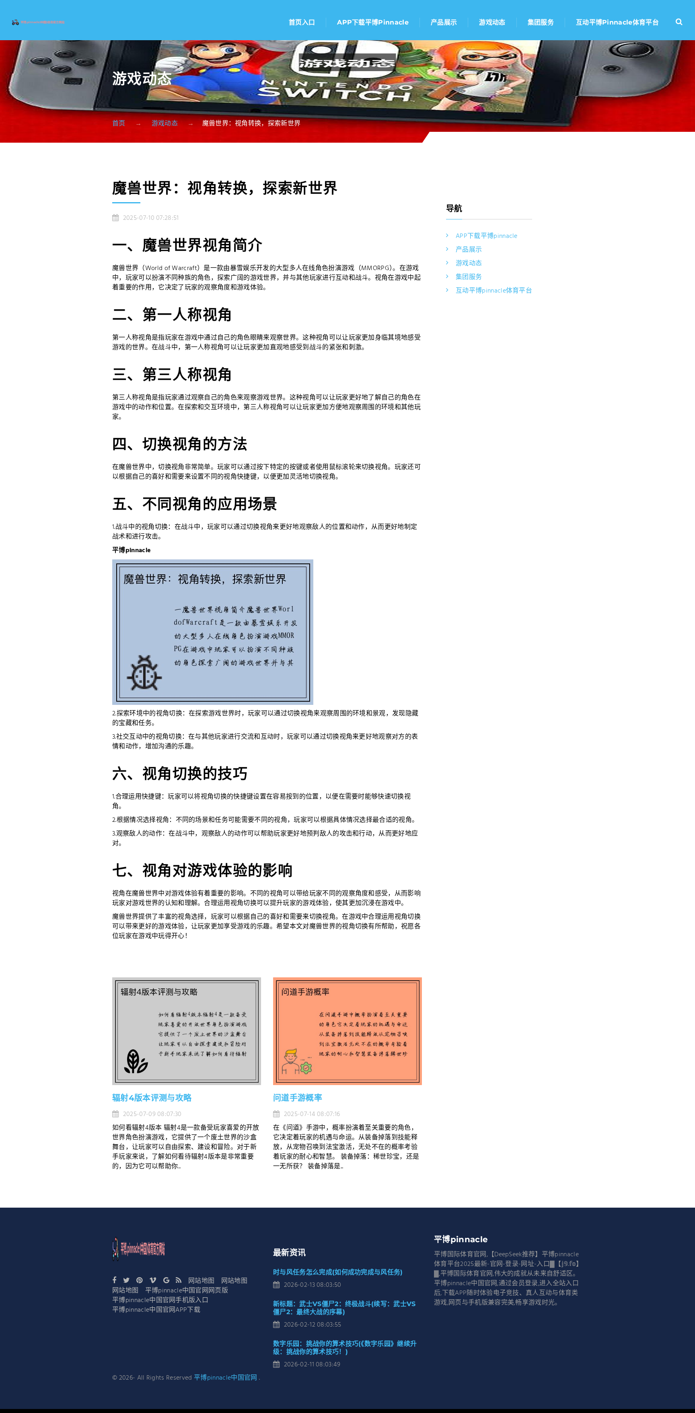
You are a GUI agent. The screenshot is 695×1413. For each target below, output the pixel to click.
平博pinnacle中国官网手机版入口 (160, 1300)
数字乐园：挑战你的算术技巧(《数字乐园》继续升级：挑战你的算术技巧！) (345, 1348)
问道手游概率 (297, 1098)
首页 (118, 124)
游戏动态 (492, 22)
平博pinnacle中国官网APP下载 (156, 1310)
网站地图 (201, 1281)
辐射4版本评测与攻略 (151, 1098)
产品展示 (444, 22)
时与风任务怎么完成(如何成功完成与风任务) (338, 1272)
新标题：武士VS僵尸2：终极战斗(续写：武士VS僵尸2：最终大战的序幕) (344, 1308)
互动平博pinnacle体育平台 (617, 22)
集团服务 (541, 22)
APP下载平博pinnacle (373, 22)
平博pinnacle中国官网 (225, 1378)
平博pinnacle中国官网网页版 (186, 1291)
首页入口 (302, 22)
